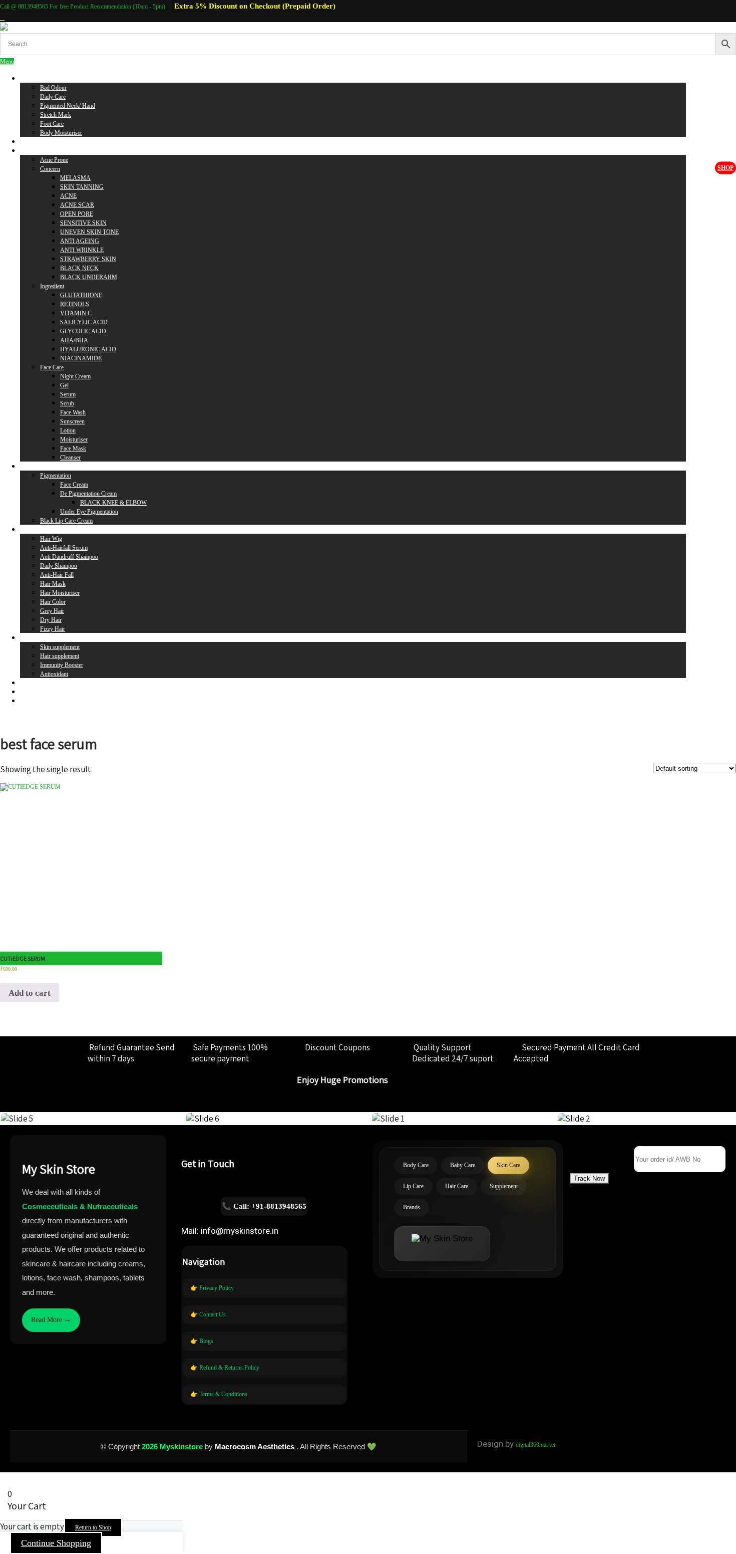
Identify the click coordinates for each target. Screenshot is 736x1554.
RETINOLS (74, 304)
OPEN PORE (76, 213)
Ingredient (52, 286)
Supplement (34, 637)
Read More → (51, 1319)
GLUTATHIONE (81, 295)
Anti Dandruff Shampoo (69, 556)
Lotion (68, 430)
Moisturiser (74, 439)
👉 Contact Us (208, 1314)
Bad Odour (53, 87)
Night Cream (75, 376)
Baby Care (32, 141)
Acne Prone (54, 159)
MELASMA (75, 177)
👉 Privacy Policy (212, 1287)
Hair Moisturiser (60, 592)
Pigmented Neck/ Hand (67, 105)
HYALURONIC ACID (88, 349)
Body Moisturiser (61, 132)
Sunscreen (72, 421)
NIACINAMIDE (81, 358)
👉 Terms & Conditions (218, 1394)
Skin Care (32, 150)
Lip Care (30, 466)
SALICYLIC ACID (84, 322)
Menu (7, 61)
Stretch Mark (55, 114)
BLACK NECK (79, 268)
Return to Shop (93, 1527)
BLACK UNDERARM (88, 277)
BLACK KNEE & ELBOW (113, 502)
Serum (68, 394)
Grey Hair (52, 610)
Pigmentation (55, 475)
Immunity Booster (61, 665)
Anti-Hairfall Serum (64, 547)
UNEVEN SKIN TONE (89, 232)
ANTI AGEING (79, 241)
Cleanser (70, 457)
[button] (589, 1178)
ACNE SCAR (77, 204)
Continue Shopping (56, 1543)
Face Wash (73, 412)
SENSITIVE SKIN (83, 223)
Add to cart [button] (30, 993)
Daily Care (53, 96)
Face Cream (74, 484)
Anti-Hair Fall (57, 574)
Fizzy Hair (52, 628)
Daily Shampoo (58, 565)
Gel (64, 385)
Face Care (52, 367)
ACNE (68, 195)
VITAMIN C (76, 313)
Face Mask (73, 448)
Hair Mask (53, 583)
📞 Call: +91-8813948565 (264, 1206)
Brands (28, 683)
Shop (725, 167)
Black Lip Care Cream (66, 520)
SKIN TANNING (82, 186)
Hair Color (53, 601)
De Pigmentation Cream (88, 493)
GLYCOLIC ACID (83, 331)
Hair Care (31, 529)
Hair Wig (51, 538)
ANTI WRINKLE (82, 250)
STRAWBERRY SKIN (88, 259)
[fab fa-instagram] (2, 18)
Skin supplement (60, 646)
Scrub (67, 403)
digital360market (535, 1444)
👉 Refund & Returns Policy (224, 1367)
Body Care (33, 78)
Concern (50, 168)
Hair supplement (59, 655)
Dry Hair (51, 619)
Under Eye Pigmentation (89, 511)
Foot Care (52, 123)
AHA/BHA (74, 340)
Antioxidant (54, 674)
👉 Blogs (201, 1341)
